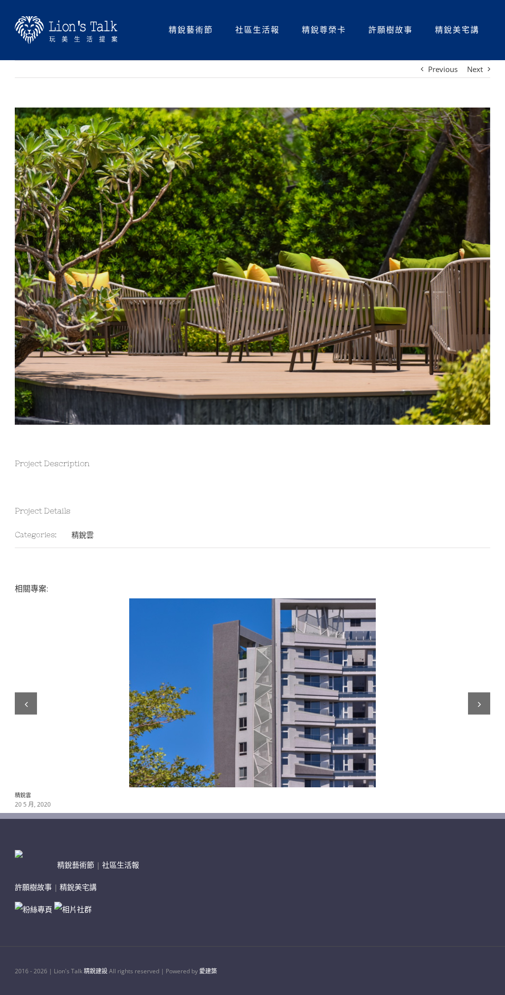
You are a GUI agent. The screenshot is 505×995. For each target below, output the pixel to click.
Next (475, 69)
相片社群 (77, 909)
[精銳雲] (252, 692)
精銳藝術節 (75, 865)
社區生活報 (120, 865)
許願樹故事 (33, 887)
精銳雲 (83, 535)
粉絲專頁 (37, 909)
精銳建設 (96, 971)
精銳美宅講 (78, 887)
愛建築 (208, 971)
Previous (443, 69)
